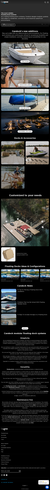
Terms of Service (5, 462)
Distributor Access (5, 455)
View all (25, 328)
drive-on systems (35, 343)
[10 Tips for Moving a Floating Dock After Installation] (8, 294)
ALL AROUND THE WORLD (7, 482)
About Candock (4, 443)
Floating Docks (4, 433)
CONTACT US (4, 479)
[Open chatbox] (47, 487)
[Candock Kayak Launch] (25, 77)
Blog (2, 449)
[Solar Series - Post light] (25, 123)
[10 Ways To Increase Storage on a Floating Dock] (8, 319)
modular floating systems (9, 343)
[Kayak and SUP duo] (25, 100)
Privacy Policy (4, 464)
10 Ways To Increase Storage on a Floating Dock (32, 314)
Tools (2, 439)
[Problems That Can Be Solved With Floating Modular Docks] (8, 307)
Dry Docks (3, 435)
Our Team (3, 445)
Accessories (4, 437)
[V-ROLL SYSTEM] (25, 53)
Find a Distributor (5, 457)
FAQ (2, 451)
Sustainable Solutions (6, 447)
